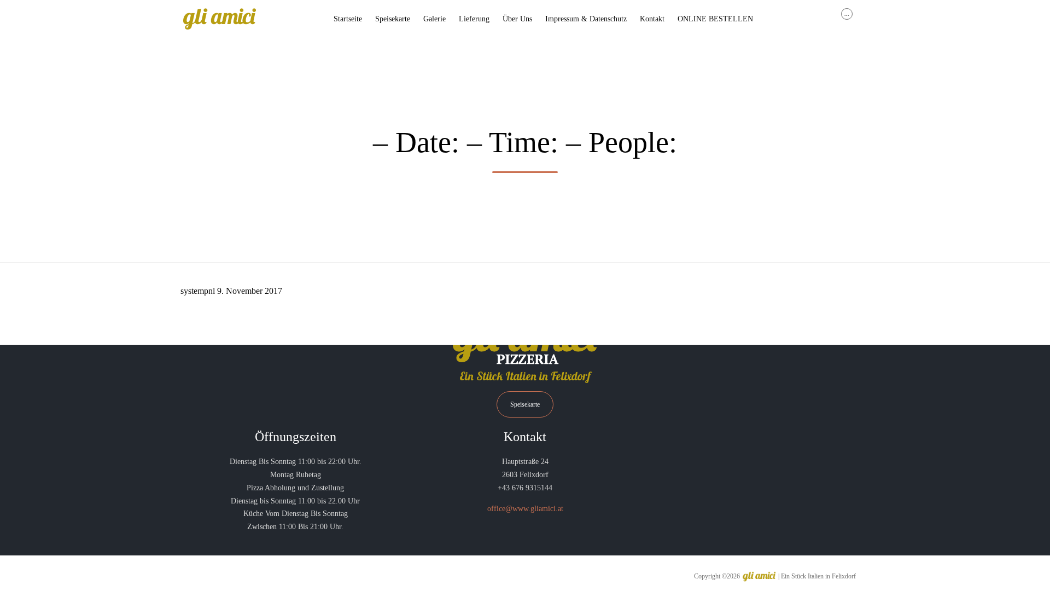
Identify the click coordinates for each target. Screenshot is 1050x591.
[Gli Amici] (219, 19)
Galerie (434, 19)
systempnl (197, 291)
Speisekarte (392, 19)
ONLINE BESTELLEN (715, 19)
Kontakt (652, 19)
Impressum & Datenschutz (586, 19)
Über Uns (517, 19)
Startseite (348, 19)
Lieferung (474, 19)
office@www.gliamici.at (525, 509)
